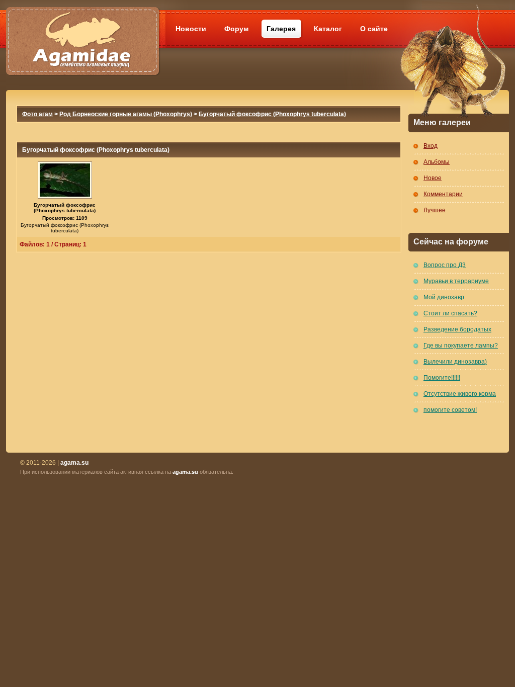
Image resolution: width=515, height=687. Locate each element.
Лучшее (434, 210)
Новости (191, 29)
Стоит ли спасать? (450, 313)
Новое (432, 178)
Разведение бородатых (457, 329)
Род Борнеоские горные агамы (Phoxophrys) (125, 114)
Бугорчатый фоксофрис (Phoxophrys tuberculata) (272, 114)
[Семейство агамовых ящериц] (82, 29)
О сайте (374, 29)
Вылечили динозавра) (455, 361)
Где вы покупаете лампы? (460, 345)
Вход (430, 145)
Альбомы (436, 161)
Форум (236, 29)
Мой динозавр (443, 297)
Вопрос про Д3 (444, 265)
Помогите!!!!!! (441, 377)
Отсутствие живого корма (459, 393)
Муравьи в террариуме (456, 281)
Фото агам (37, 114)
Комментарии (443, 194)
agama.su (185, 472)
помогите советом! (450, 409)
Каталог (328, 29)
